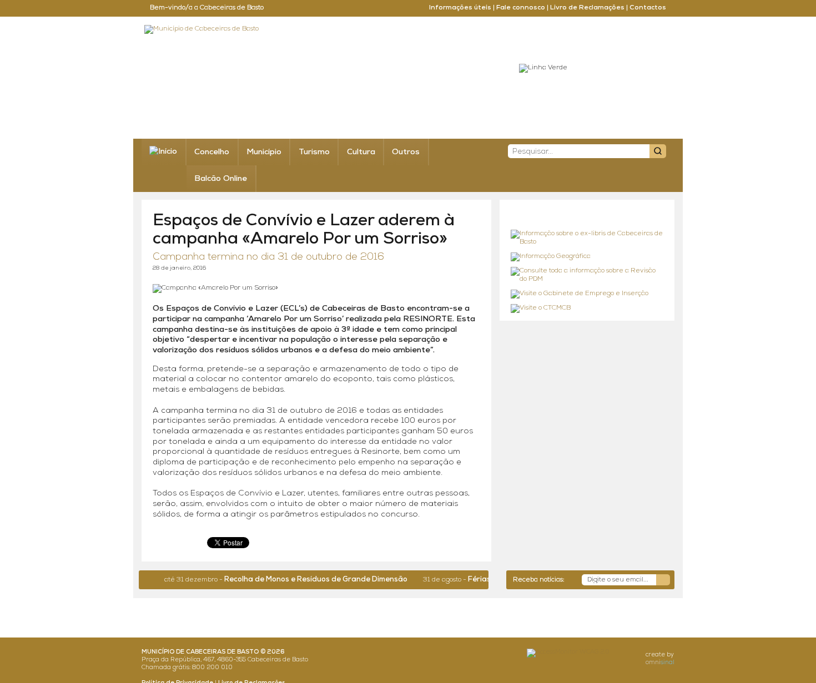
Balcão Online (220, 179)
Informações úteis (460, 7)
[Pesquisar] (657, 151)
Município (263, 152)
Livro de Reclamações (587, 7)
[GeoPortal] (587, 256)
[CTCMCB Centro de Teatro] (587, 308)
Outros (406, 152)
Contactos (647, 7)
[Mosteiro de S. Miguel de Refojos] (587, 238)
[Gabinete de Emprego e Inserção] (587, 294)
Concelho (211, 152)
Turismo (314, 152)
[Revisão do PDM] (587, 275)
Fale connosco (520, 7)
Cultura (361, 152)
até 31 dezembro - (273, 579)
